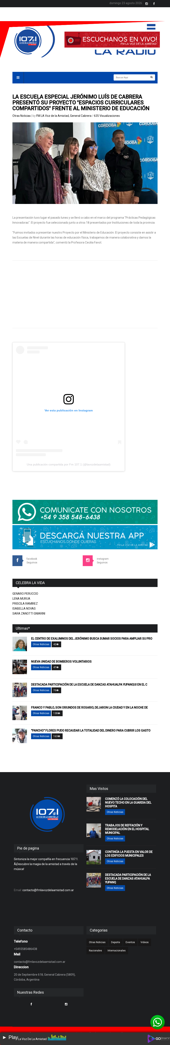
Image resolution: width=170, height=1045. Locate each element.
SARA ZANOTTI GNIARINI (28, 613)
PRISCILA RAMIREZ (25, 603)
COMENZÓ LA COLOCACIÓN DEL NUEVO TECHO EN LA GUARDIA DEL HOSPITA (128, 802)
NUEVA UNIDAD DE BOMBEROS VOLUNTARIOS (61, 661)
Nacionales (95, 950)
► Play (10, 1037)
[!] (157, 1022)
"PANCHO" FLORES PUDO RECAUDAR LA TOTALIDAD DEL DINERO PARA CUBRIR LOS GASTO (91, 730)
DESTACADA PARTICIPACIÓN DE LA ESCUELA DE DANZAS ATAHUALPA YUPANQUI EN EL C (89, 684)
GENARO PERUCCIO (25, 593)
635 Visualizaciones (107, 115)
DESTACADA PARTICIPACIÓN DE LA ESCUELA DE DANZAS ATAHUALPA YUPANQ (128, 878)
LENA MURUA (21, 598)
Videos (145, 942)
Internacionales (117, 950)
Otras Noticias (21, 115)
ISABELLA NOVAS (24, 608)
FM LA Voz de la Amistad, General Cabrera (64, 115)
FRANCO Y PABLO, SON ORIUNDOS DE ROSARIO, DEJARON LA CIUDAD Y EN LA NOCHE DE (89, 707)
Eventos (130, 942)
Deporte (115, 942)
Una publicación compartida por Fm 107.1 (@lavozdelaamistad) (68, 464)
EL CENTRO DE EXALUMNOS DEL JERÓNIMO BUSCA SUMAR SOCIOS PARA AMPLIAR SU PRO (91, 638)
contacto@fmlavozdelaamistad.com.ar (48, 890)
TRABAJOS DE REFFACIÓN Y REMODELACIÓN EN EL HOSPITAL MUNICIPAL (127, 829)
